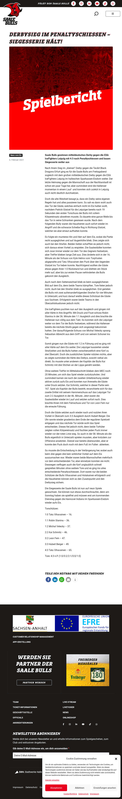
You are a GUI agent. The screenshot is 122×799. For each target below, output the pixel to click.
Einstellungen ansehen (105, 788)
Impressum (94, 794)
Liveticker (68, 707)
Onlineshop (69, 717)
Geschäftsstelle (22, 712)
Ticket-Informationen (25, 707)
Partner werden (34, 682)
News (66, 712)
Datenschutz (83, 794)
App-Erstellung (22, 642)
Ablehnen (79, 788)
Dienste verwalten (52, 780)
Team (15, 702)
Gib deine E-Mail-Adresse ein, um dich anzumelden (40, 748)
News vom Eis (15, 155)
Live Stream (69, 702)
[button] (116, 758)
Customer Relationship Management (33, 637)
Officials (18, 717)
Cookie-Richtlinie (70, 794)
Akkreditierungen (23, 723)
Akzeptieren (56, 788)
